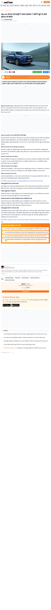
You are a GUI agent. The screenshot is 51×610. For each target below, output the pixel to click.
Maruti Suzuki (25, 277)
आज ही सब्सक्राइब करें (25, 291)
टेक (37, 5)
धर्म (21, 300)
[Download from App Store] (15, 305)
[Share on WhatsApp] (5, 72)
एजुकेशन (26, 5)
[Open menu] (2, 2)
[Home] (8, 2)
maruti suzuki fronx (34, 277)
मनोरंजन (34, 5)
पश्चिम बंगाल (17, 5)
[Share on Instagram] (12, 72)
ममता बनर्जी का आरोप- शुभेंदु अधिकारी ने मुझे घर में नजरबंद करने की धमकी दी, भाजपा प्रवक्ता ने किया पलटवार (25, 236)
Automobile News (9, 277)
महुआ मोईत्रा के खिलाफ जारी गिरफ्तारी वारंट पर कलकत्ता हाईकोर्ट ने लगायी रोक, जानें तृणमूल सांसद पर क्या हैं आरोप (25, 240)
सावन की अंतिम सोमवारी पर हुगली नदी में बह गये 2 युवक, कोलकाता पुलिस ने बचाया (19, 344)
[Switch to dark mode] (42, 2)
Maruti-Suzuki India (9, 280)
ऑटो (39, 5)
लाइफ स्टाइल (44, 5)
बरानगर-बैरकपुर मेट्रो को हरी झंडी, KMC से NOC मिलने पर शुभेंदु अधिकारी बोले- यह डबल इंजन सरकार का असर (26, 232)
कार (47, 110)
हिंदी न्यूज (5, 302)
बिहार (8, 5)
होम (1, 5)
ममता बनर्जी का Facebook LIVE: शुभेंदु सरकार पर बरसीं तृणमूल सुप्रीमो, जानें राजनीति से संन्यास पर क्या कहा (26, 229)
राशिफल (48, 5)
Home (2, 10)
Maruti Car (17, 277)
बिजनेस (30, 5)
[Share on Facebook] (7, 72)
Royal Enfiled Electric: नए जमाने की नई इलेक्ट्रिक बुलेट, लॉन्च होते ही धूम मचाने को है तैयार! (25, 181)
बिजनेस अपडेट (16, 300)
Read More (3, 273)
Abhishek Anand (11, 267)
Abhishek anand (8, 19)
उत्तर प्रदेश (11, 5)
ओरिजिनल (22, 5)
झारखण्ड (4, 5)
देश (3, 300)
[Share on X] (14, 72)
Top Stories (8, 10)
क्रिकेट (24, 300)
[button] (25, 56)
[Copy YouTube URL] (10, 72)
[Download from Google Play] (7, 305)
